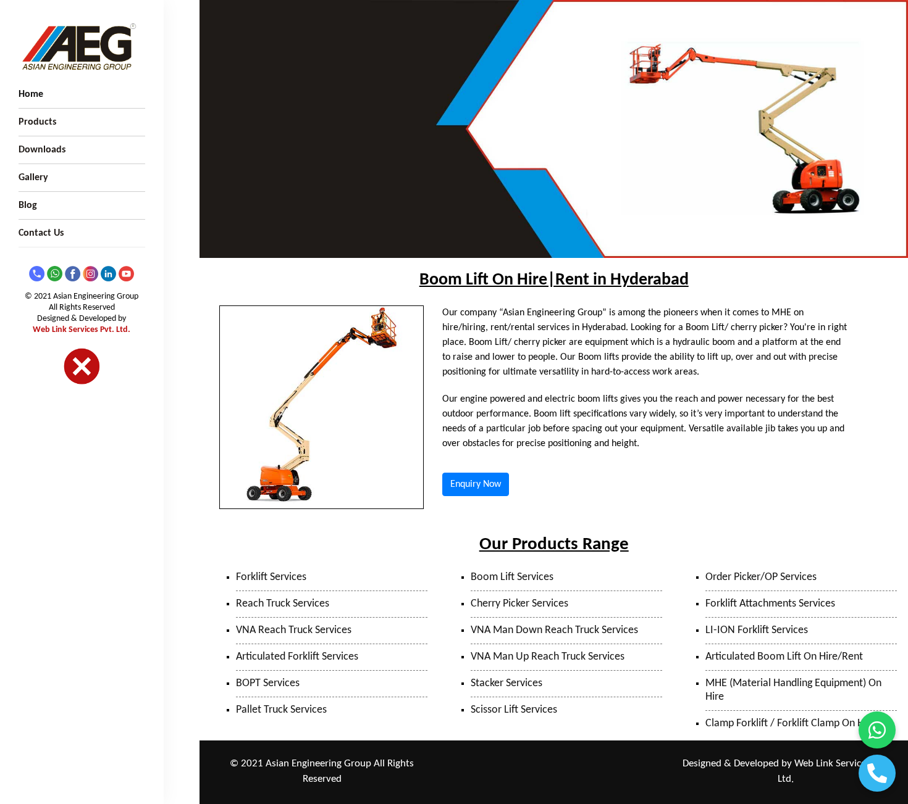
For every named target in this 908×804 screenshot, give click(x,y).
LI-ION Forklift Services (756, 630)
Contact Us (41, 233)
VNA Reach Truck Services (293, 630)
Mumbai (568, 764)
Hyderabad (550, 780)
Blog (28, 205)
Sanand (510, 780)
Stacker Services (506, 683)
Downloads (42, 150)
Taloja (535, 764)
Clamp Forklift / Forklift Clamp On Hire (790, 723)
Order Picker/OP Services (761, 577)
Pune (508, 764)
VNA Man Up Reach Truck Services (547, 657)
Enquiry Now (475, 484)
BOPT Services (268, 683)
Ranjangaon (471, 764)
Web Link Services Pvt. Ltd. (81, 330)
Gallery (33, 178)
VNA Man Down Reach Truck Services (554, 630)
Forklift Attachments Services (770, 604)
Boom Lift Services (512, 577)
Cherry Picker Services (519, 604)
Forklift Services (271, 577)
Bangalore (594, 780)
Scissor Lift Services (514, 710)
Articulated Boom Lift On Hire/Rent (784, 657)
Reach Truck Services (282, 604)
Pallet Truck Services (281, 710)
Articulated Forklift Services (297, 657)
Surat (640, 764)
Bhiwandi (607, 764)
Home (31, 94)
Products (37, 122)
